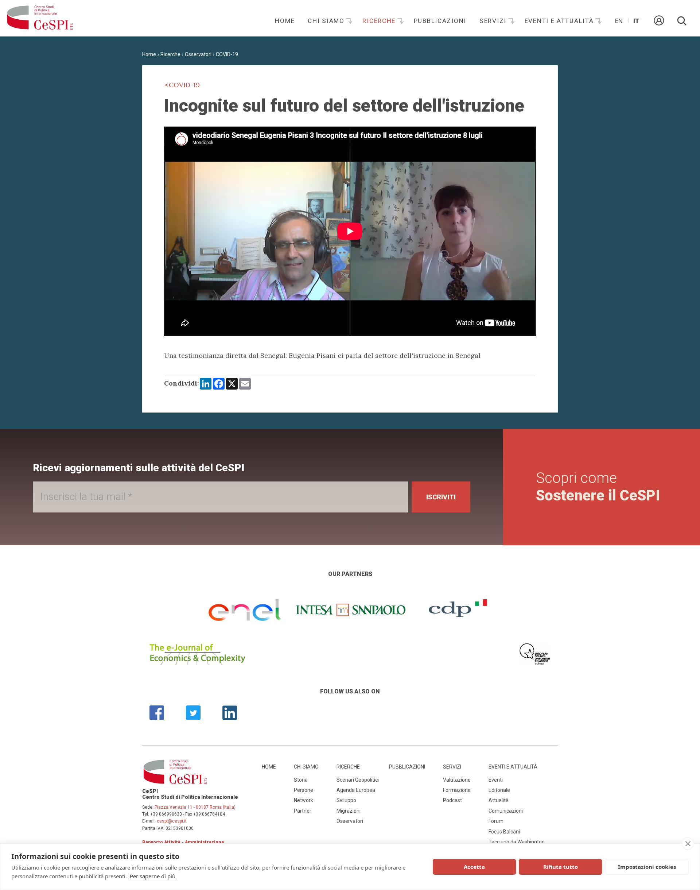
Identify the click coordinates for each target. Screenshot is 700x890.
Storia (301, 780)
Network (303, 800)
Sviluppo (346, 800)
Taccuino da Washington (517, 842)
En (619, 20)
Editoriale (499, 790)
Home (285, 20)
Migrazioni (349, 811)
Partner (302, 811)
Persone (303, 790)
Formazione (457, 790)
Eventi (496, 780)
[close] (688, 843)
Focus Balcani (504, 832)
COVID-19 (227, 54)
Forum (496, 821)
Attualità (499, 800)
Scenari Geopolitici (358, 780)
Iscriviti (441, 497)
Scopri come (598, 486)
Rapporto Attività (161, 842)
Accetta (474, 866)
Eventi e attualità (560, 20)
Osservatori (198, 54)
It (636, 20)
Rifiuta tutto (560, 866)
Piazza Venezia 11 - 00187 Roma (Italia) (195, 807)
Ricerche (379, 20)
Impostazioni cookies (647, 866)
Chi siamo (327, 20)
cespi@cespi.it (172, 821)
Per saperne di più (152, 876)
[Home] (40, 18)
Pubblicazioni (440, 20)
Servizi (494, 20)
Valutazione (457, 780)
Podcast (452, 800)
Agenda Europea (356, 790)
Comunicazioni (506, 811)
